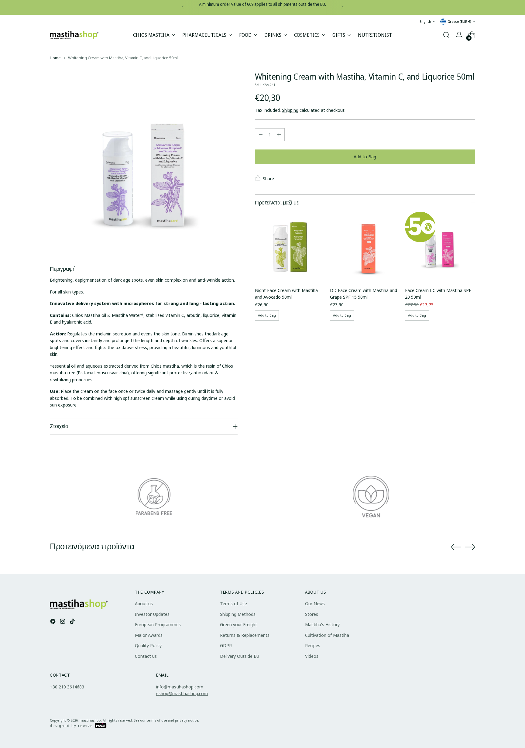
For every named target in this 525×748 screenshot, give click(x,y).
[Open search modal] (446, 35)
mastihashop (90, 720)
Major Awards (149, 635)
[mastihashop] (74, 35)
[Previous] (182, 7)
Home (55, 57)
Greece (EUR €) (459, 21)
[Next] (342, 7)
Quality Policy (148, 645)
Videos (311, 656)
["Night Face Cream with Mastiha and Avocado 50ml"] (290, 247)
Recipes (312, 645)
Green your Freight (238, 624)
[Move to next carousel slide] (470, 547)
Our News (315, 603)
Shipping (290, 110)
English (425, 21)
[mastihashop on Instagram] (63, 622)
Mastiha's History (322, 624)
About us (144, 603)
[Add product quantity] (278, 135)
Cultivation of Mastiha (327, 635)
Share (268, 178)
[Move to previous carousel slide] (456, 547)
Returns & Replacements (244, 635)
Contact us (146, 656)
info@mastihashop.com (179, 687)
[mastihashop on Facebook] (53, 622)
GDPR (226, 645)
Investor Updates (152, 614)
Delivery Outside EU (239, 656)
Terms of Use (233, 603)
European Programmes (158, 624)
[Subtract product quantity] (260, 135)
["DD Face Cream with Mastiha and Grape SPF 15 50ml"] (365, 247)
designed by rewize (72, 725)
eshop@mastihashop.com (182, 693)
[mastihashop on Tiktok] (73, 622)
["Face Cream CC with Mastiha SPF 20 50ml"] (440, 247)
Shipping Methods (238, 614)
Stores (311, 614)
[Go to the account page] (459, 35)
